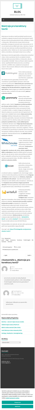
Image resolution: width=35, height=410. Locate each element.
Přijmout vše (17, 402)
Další (29, 255)
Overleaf (15, 219)
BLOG (17, 11)
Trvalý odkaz (15, 270)
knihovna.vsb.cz (6, 361)
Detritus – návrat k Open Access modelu (13, 322)
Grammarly (13, 240)
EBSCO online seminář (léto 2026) (11, 327)
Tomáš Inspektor (8, 247)
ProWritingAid (27, 240)
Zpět (5, 255)
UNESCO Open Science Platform (10, 324)
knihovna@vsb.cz (6, 362)
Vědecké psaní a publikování (11, 249)
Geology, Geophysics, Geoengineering (12, 333)
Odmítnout (17, 406)
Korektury (19, 240)
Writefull (10, 241)
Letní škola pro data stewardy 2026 (12, 330)
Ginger (7, 240)
